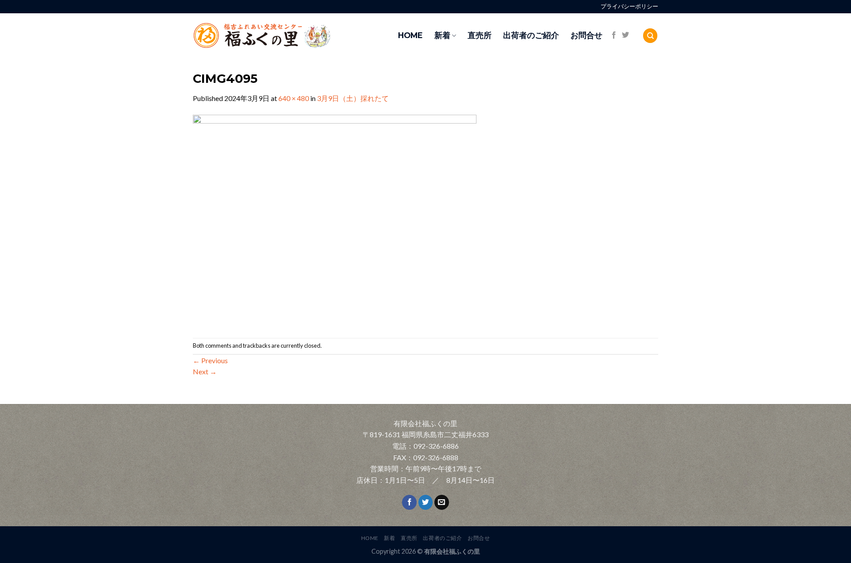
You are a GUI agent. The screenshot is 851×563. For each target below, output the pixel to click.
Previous (210, 360)
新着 (442, 35)
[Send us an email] (441, 502)
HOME (410, 35)
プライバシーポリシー (629, 6)
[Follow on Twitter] (625, 35)
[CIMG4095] (334, 220)
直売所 (480, 35)
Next (205, 371)
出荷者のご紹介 (531, 35)
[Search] (650, 35)
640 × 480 (293, 98)
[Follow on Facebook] (613, 35)
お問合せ (586, 35)
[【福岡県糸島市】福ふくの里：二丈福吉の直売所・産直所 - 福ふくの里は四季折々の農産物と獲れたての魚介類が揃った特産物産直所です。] (281, 35)
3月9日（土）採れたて (353, 98)
